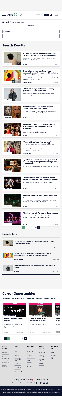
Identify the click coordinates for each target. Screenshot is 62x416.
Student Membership (5, 365)
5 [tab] (19, 338)
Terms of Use (23, 382)
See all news (20, 22)
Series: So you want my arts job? (18, 359)
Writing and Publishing (34, 298)
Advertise (31, 26)
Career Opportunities (18, 293)
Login (56, 15)
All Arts (46, 298)
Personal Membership (5, 357)
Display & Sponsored (29, 354)
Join (46, 15)
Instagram (47, 383)
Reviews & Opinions (17, 354)
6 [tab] (22, 338)
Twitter (41, 383)
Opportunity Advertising (30, 361)
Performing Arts (18, 298)
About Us (53, 352)
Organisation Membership (5, 361)
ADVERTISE (38, 15)
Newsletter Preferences (41, 360)
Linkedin (44, 383)
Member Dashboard (41, 364)
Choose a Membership (5, 353)
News (16, 351)
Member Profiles (19, 371)
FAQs (52, 358)
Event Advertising (31, 358)
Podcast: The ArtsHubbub (18, 364)
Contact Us (53, 355)
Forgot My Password (41, 356)
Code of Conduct (31, 382)
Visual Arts (6, 298)
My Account (42, 352)
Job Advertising (30, 351)
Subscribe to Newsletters (18, 368)
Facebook (37, 383)
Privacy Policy (15, 382)
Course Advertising (29, 365)
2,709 (35, 227)
